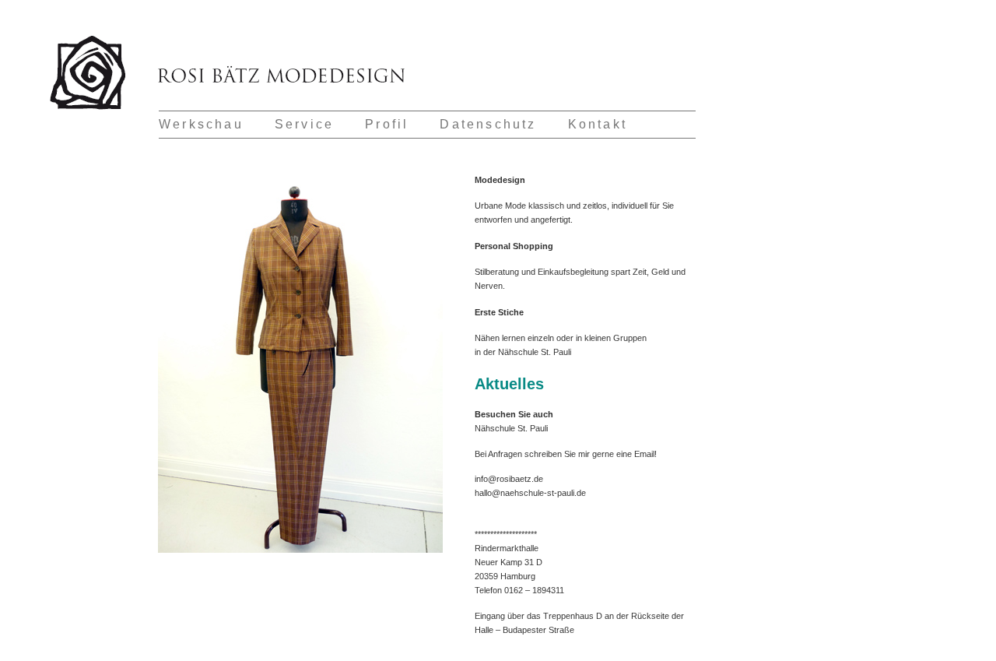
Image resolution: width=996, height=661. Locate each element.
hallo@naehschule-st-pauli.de (530, 493)
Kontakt (597, 124)
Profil (387, 124)
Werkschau (201, 124)
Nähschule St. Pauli (534, 352)
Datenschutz (488, 124)
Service (304, 124)
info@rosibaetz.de (509, 478)
